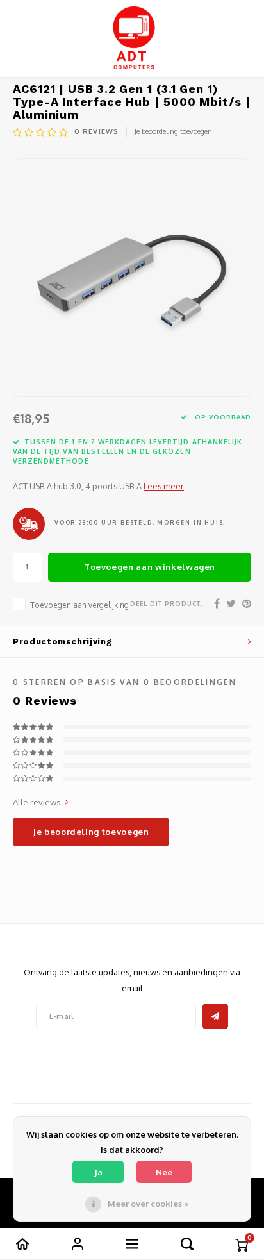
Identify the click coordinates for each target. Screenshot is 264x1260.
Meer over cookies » (148, 1203)
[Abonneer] (215, 1016)
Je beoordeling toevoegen (173, 131)
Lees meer (164, 486)
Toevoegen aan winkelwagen (149, 567)
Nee (164, 1172)
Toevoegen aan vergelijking (79, 605)
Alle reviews (37, 802)
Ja (98, 1172)
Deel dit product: (166, 603)
